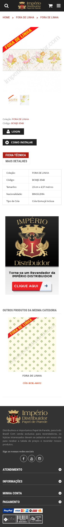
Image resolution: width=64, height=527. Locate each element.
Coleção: (7, 119)
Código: (7, 123)
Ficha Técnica (16, 155)
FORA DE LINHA (32, 375)
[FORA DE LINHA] (12, 100)
